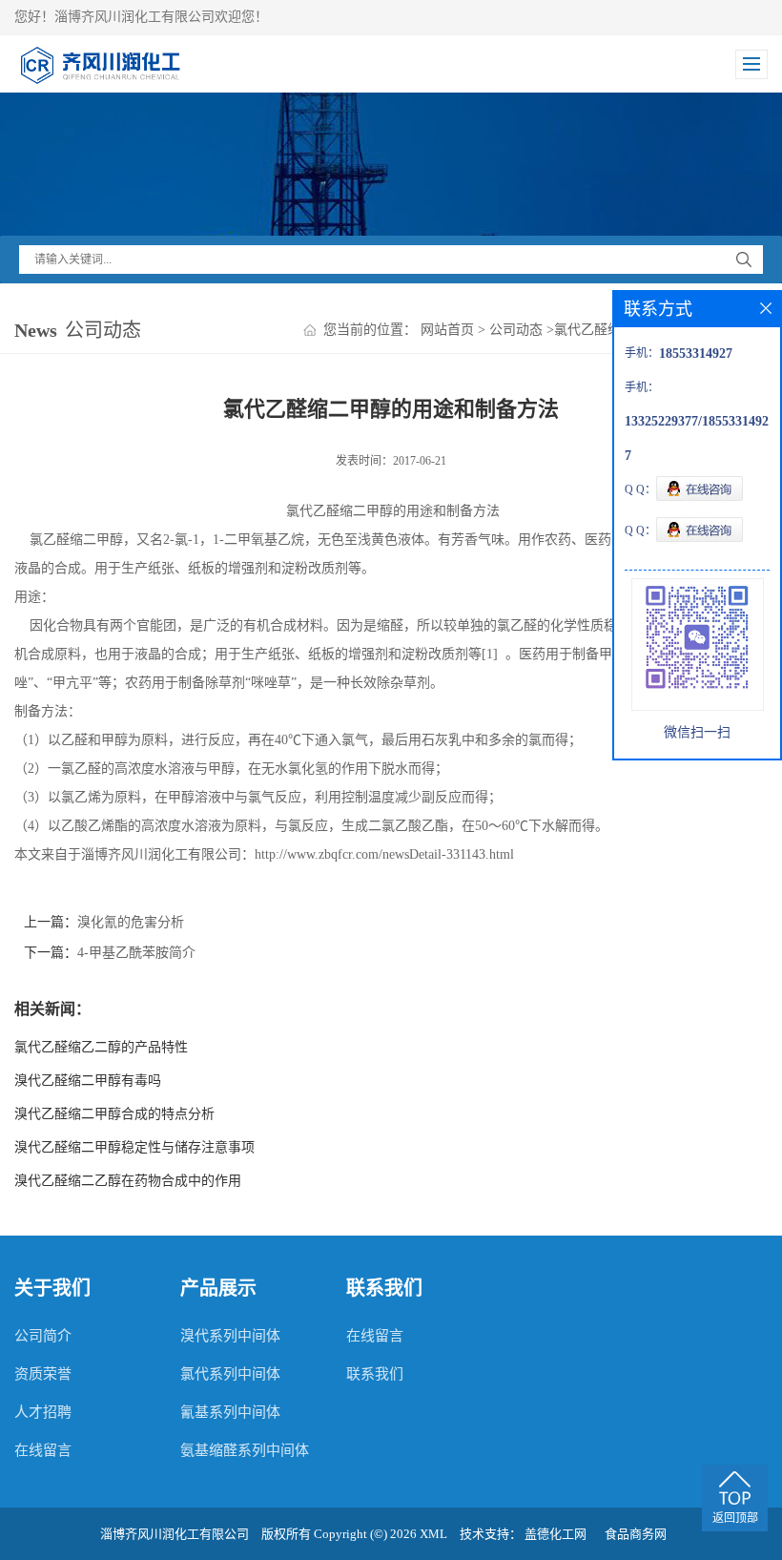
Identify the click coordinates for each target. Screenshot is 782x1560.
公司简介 (43, 1335)
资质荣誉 (43, 1374)
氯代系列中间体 (230, 1374)
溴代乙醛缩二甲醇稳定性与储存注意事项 (134, 1147)
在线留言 (43, 1450)
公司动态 (516, 329)
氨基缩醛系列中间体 (244, 1450)
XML (433, 1534)
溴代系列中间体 (230, 1335)
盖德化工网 (555, 1534)
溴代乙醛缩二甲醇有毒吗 (87, 1080)
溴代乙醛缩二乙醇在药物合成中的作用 (127, 1181)
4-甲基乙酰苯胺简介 (136, 953)
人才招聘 (43, 1412)
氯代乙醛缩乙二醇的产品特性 (101, 1047)
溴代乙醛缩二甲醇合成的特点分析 (114, 1114)
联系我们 (374, 1374)
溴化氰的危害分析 (130, 922)
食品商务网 (636, 1534)
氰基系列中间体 (230, 1412)
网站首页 (447, 329)
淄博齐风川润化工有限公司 (174, 1534)
